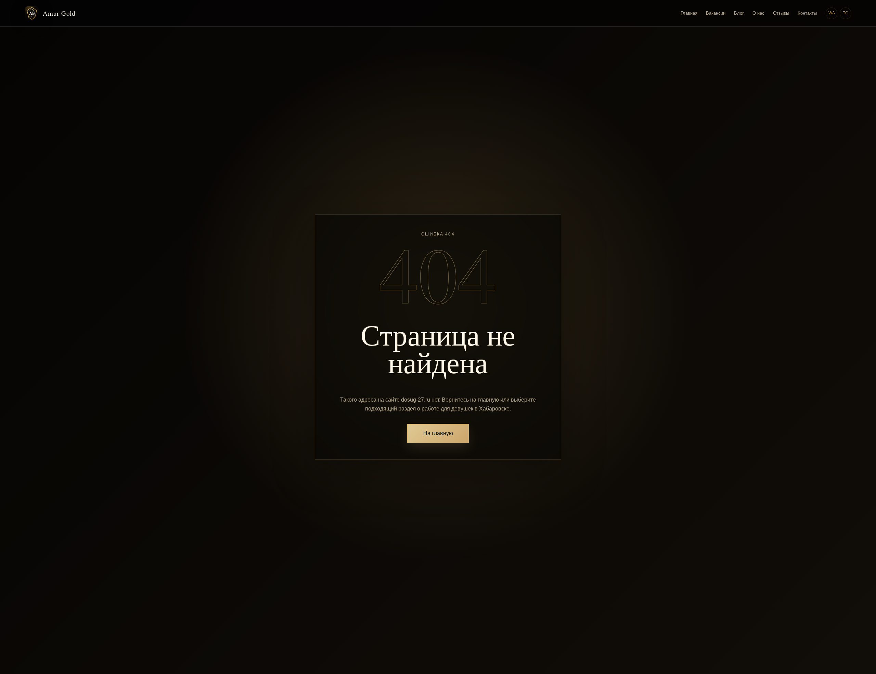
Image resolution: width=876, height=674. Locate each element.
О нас (758, 13)
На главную (438, 433)
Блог (739, 13)
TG (845, 13)
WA (831, 13)
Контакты (807, 13)
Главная (689, 13)
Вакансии (715, 13)
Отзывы (781, 13)
